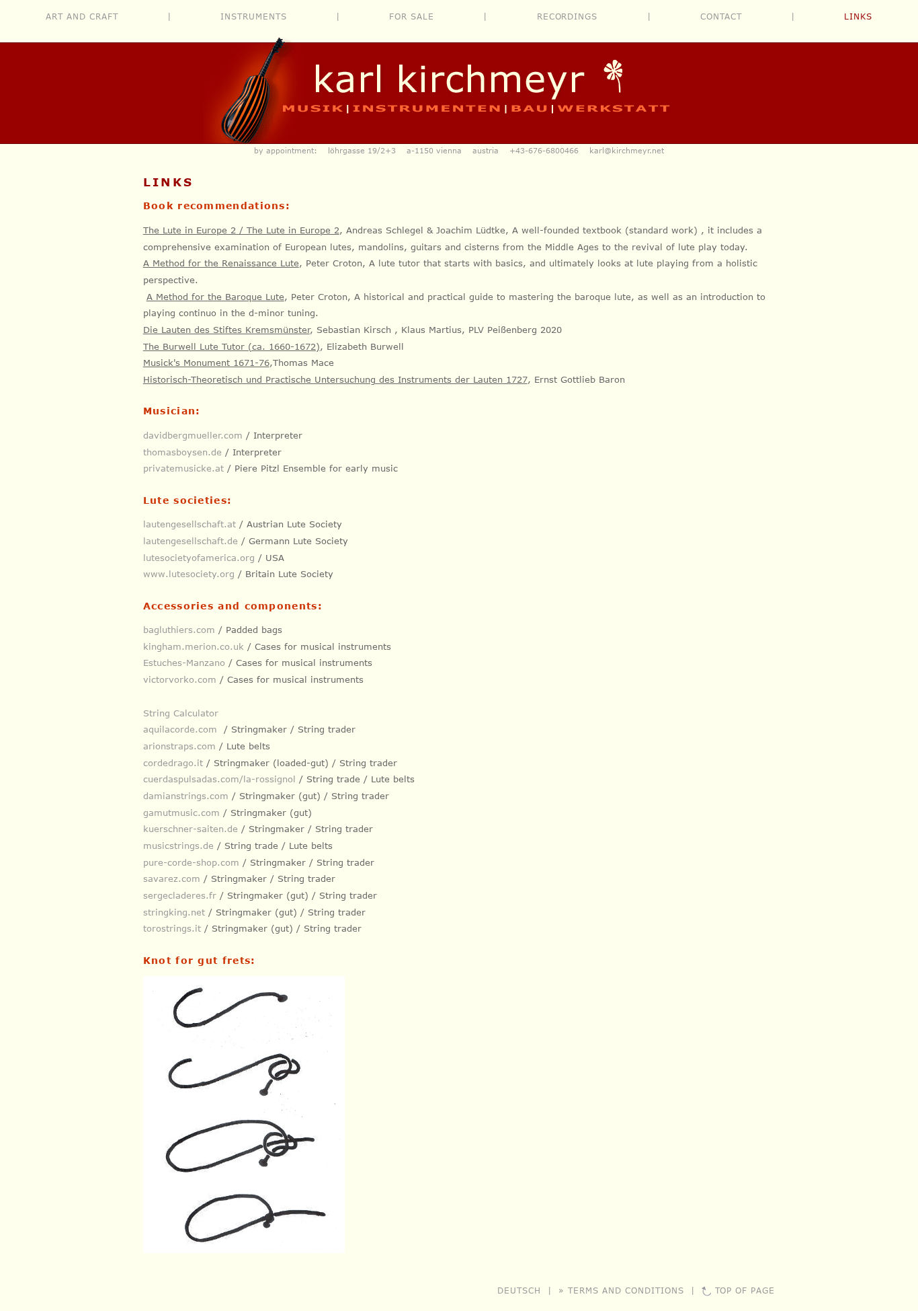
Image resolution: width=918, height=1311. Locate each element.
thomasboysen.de (182, 452)
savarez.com (171, 878)
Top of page (745, 1290)
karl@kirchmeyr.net (626, 150)
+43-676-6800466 (544, 150)
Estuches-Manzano (184, 662)
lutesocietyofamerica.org (199, 557)
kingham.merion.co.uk (193, 646)
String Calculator (180, 713)
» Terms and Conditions (620, 1290)
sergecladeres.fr (179, 895)
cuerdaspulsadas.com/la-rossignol (219, 779)
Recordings (567, 16)
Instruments (253, 16)
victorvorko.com (179, 679)
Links (858, 16)
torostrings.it (172, 928)
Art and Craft (82, 16)
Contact (721, 16)
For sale (411, 16)
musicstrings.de (178, 845)
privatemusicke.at (183, 468)
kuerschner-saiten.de (190, 828)
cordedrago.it (173, 762)
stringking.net (174, 912)
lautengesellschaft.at (189, 524)
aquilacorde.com (180, 729)
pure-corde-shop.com (191, 862)
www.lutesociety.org (189, 573)
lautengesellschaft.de (190, 540)
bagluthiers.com (179, 629)
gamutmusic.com (181, 812)
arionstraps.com (179, 746)
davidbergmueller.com (193, 435)
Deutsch (519, 1290)
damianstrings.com (185, 795)
